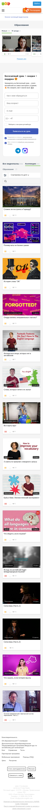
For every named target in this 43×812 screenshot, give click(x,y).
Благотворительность (9, 737)
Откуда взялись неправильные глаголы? (20, 317)
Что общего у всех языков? (15, 534)
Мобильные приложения (11, 757)
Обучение (7, 38)
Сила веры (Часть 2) (12, 642)
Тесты (22, 750)
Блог (3, 750)
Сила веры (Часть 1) (12, 606)
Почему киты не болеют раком (16, 245)
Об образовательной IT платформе (15, 741)
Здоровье (7, 241)
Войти (37, 3)
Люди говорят (38, 38)
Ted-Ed (6, 529)
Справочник (12, 750)
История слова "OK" (12, 281)
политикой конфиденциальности (26, 139)
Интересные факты (10, 277)
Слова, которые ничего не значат (17, 390)
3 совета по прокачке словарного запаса (20, 462)
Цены (4, 760)
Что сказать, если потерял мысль (17, 678)
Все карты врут (10, 426)
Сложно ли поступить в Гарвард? (17, 209)
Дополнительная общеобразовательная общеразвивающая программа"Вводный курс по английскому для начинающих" (19, 745)
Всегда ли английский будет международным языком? (15, 571)
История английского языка (13, 313)
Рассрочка (13, 760)
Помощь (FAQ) (28, 757)
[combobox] (7, 118)
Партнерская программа (11, 753)
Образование (8, 205)
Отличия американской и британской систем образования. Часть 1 (19, 714)
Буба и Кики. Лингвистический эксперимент (21, 498)
